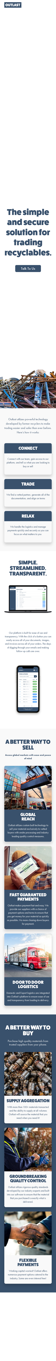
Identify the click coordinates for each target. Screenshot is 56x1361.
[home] (12, 5)
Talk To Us (28, 268)
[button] (49, 5)
